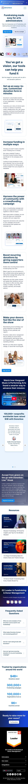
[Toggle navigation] (25, 8)
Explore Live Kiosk (8, 500)
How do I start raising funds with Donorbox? (12, 642)
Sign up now (7, 31)
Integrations (5, 765)
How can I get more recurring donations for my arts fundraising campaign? (12, 653)
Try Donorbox (14, 722)
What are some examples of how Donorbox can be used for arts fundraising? (12, 622)
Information (5, 757)
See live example (19, 31)
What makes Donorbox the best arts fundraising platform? (12, 633)
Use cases (5, 761)
